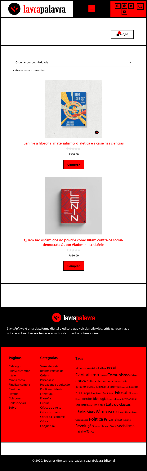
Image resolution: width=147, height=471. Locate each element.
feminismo (108, 393)
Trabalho (80, 431)
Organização (81, 419)
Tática (90, 431)
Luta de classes (118, 404)
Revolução (84, 425)
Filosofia (45, 398)
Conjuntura (47, 426)
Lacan (90, 404)
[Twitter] (131, 6)
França (134, 393)
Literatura (46, 394)
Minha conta (17, 380)
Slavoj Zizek (108, 426)
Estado (133, 387)
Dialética (91, 386)
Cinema (103, 375)
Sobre (12, 407)
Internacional (129, 399)
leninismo (99, 405)
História (87, 399)
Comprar (73, 164)
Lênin (80, 412)
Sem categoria (49, 366)
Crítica (44, 421)
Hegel (78, 399)
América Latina (96, 368)
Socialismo (126, 425)
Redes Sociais (17, 403)
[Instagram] (118, 6)
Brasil (111, 367)
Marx (91, 412)
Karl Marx (81, 405)
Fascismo (96, 393)
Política (96, 419)
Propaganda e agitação (55, 384)
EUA (77, 393)
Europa (86, 393)
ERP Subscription (19, 371)
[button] (91, 8)
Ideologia (100, 398)
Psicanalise (113, 419)
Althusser (80, 368)
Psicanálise (47, 380)
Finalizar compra (19, 384)
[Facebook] (124, 6)
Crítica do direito (50, 407)
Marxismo (107, 411)
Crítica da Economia (52, 417)
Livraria (13, 394)
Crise (134, 375)
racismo (127, 419)
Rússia (97, 426)
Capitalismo (87, 374)
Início (12, 375)
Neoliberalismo (128, 412)
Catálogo (14, 366)
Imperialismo (114, 398)
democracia (105, 381)
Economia (113, 386)
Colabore (14, 398)
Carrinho (14, 389)
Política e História (51, 389)
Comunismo (118, 374)
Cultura (45, 403)
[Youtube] (124, 12)
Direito (101, 386)
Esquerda (124, 387)
